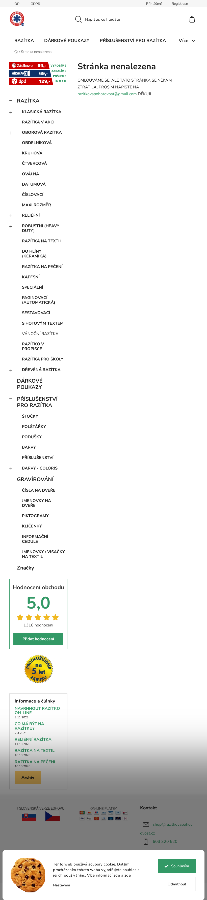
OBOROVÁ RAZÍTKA (42, 132)
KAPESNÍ (31, 277)
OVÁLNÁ (30, 174)
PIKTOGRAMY (35, 516)
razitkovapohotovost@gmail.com (107, 94)
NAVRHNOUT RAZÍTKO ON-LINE (37, 711)
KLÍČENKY (32, 526)
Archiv (27, 777)
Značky (25, 567)
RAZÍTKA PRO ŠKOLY (42, 359)
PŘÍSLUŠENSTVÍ (38, 457)
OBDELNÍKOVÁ (37, 143)
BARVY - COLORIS (40, 468)
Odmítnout (177, 884)
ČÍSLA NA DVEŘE (39, 490)
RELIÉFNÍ (31, 215)
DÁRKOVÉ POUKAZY (29, 384)
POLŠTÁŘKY (34, 426)
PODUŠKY (32, 437)
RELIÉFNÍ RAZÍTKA (33, 740)
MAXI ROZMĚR (36, 205)
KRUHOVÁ (32, 153)
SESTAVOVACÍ (36, 313)
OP (16, 4)
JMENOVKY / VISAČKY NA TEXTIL (43, 554)
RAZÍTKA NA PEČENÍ (42, 267)
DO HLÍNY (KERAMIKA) (34, 254)
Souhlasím (180, 866)
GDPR (35, 4)
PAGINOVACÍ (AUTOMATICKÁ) (38, 300)
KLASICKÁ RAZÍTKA (41, 112)
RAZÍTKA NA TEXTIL (42, 241)
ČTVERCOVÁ (34, 163)
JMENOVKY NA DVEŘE (36, 503)
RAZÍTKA (28, 100)
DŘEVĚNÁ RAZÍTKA (41, 370)
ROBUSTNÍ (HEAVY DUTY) (40, 228)
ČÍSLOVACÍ (32, 194)
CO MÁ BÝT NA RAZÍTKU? (29, 726)
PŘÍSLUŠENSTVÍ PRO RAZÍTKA (37, 402)
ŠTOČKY (30, 416)
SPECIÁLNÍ (32, 287)
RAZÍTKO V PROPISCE (33, 346)
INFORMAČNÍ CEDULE (35, 539)
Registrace (180, 3)
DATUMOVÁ (34, 184)
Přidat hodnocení (38, 639)
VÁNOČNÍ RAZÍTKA (40, 334)
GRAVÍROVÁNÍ (35, 479)
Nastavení (61, 885)
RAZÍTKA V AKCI (38, 122)
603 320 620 (165, 841)
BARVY (29, 447)
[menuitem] (24, 40)
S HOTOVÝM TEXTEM (43, 323)
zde (117, 875)
